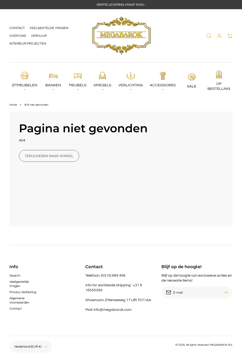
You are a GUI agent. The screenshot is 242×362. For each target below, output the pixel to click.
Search (14, 275)
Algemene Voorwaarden (19, 300)
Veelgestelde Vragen (19, 284)
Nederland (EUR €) (28, 346)
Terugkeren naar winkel (49, 156)
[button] (209, 36)
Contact (15, 308)
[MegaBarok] (121, 35)
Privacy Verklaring (22, 292)
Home (13, 104)
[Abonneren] (227, 292)
